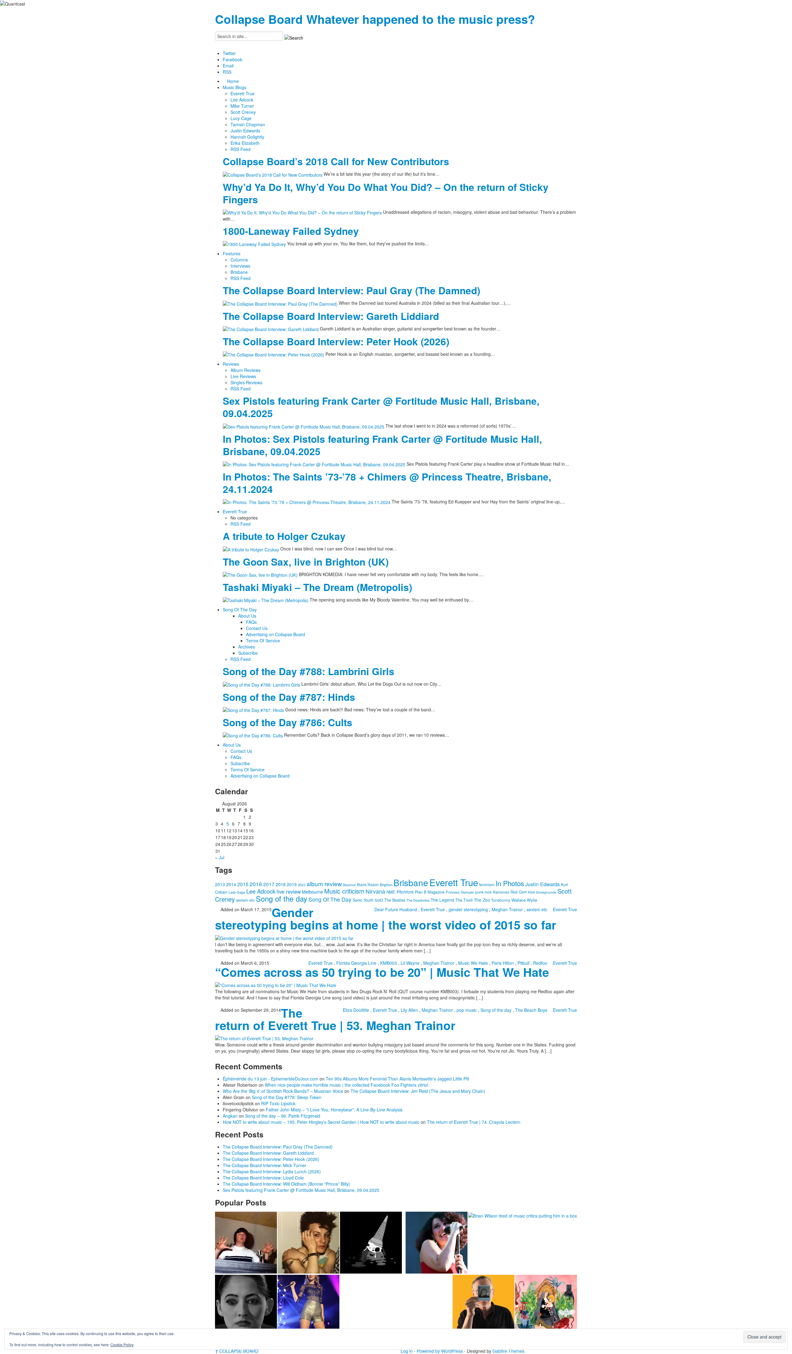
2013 (220, 884)
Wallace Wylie (524, 900)
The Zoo (482, 900)
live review (289, 891)
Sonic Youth (363, 900)
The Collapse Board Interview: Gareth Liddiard (331, 316)
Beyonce (349, 884)
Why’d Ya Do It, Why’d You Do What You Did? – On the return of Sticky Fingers (386, 193)
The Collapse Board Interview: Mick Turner (264, 1165)
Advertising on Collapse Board (275, 634)
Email (228, 66)
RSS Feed (240, 149)
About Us (247, 616)
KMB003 (388, 963)
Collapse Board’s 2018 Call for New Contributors (336, 161)
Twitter (229, 53)
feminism (486, 884)
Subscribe (248, 653)
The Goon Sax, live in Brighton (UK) (306, 562)
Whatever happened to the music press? (420, 19)
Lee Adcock (241, 100)
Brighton (386, 884)
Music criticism (344, 890)
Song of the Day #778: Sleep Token (286, 1097)
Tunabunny (500, 900)
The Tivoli (464, 900)
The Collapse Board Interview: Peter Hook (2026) (336, 341)
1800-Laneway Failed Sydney (291, 231)
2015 (242, 884)
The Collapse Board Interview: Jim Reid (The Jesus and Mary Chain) (418, 1091)
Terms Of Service (263, 640)
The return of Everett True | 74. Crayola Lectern (473, 1122)
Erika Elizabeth (245, 143)
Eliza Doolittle (356, 1010)
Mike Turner (242, 106)
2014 (231, 884)
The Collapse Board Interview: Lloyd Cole (263, 1178)
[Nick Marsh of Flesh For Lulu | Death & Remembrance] (308, 1243)
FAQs (251, 622)
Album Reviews (245, 370)
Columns (239, 260)
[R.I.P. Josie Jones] (246, 1306)
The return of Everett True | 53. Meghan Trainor (335, 1019)
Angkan (230, 1116)
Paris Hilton (503, 963)
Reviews (231, 364)
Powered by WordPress (440, 1351)
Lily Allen (409, 1010)
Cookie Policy (122, 1344)
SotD (379, 900)
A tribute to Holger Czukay (284, 536)
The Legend (442, 900)
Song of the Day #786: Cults (287, 722)
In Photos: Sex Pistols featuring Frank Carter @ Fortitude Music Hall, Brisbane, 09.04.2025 (382, 445)
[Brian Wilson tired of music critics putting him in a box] (522, 1215)
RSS (227, 72)
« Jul (219, 857)
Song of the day (281, 898)
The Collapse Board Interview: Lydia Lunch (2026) (272, 1171)
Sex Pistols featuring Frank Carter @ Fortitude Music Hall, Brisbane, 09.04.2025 (381, 407)
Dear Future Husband (395, 909)
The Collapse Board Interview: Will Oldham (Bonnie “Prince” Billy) (286, 1184)
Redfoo (540, 963)
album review (324, 883)
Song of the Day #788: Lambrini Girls (308, 671)
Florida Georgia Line (356, 963)
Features (231, 253)
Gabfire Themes (508, 1351)
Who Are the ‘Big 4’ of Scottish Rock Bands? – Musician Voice (283, 1091)
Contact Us (257, 628)
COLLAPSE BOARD (236, 1351)
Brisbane (239, 272)
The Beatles (394, 900)
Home (233, 81)
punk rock (483, 892)
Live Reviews (243, 376)
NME (390, 892)
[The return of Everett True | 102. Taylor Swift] (308, 1306)
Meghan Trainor (507, 909)
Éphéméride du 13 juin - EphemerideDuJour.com (270, 1079)
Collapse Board (259, 19)
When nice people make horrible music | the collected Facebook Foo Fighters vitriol (346, 1085)
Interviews (240, 266)
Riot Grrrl (518, 892)
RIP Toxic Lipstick (278, 1103)
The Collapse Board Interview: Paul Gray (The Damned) (351, 290)
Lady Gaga (237, 892)
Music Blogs (234, 87)
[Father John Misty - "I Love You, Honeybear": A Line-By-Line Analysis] (546, 1306)
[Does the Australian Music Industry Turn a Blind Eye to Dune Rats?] (371, 1243)
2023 (301, 884)
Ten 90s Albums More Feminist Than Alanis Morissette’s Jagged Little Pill (397, 1079)
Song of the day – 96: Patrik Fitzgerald (282, 1116)
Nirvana (375, 891)
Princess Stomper (460, 892)
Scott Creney (243, 112)
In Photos (510, 883)
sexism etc (245, 900)
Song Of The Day (240, 609)
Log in (407, 1351)
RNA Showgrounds (542, 892)
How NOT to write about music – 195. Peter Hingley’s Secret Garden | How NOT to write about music (321, 1122)
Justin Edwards (245, 130)
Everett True (242, 93)
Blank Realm (368, 884)
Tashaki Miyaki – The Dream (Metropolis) (317, 587)
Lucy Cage (241, 118)
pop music (467, 1010)
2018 (281, 884)
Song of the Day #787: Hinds (289, 697)
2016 (256, 884)
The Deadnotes (418, 900)
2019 (292, 884)
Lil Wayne (410, 963)
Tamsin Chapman (247, 124)
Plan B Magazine (430, 892)
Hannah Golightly (247, 137)
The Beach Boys (531, 1010)
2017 (268, 884)
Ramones (501, 892)
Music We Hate (473, 963)
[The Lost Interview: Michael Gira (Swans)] (483, 1306)
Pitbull (523, 963)
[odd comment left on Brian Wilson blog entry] (246, 1243)
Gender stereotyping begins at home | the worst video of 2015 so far (385, 918)
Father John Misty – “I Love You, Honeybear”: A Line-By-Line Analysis (334, 1109)
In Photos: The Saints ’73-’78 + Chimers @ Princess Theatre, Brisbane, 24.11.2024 (387, 483)
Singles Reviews (246, 382)
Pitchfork (405, 892)
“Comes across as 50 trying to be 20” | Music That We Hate (382, 972)
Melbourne (312, 891)
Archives (246, 647)
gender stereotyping (468, 909)
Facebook (232, 59)
